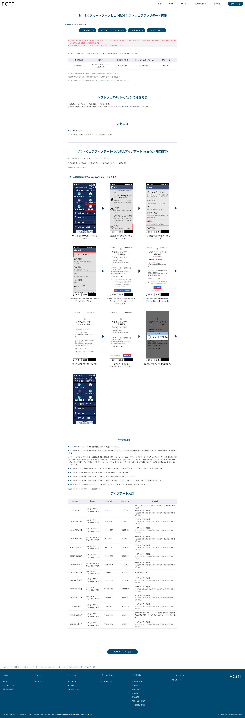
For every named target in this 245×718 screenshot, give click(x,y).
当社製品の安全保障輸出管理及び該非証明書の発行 (68, 714)
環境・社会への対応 (138, 701)
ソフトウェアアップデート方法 (112, 30)
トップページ (6, 667)
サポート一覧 (235, 4)
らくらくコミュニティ (74, 689)
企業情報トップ (137, 681)
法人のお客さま (200, 4)
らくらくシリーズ (27, 667)
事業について (136, 689)
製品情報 (16, 667)
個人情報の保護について (24, 714)
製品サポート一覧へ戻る (122, 652)
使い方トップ (39, 681)
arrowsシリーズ (8, 681)
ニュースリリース (177, 675)
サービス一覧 (72, 681)
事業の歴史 (135, 697)
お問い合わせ (175, 680)
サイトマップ (89, 714)
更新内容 (87, 30)
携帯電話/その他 (8, 689)
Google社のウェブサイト (107, 80)
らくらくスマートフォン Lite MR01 (45, 667)
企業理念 (135, 693)
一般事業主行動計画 (138, 705)
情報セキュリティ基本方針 (42, 714)
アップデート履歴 (155, 30)
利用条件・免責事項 (9, 714)
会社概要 (135, 685)
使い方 (171, 4)
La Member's (72, 685)
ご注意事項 (136, 30)
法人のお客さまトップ (107, 681)
